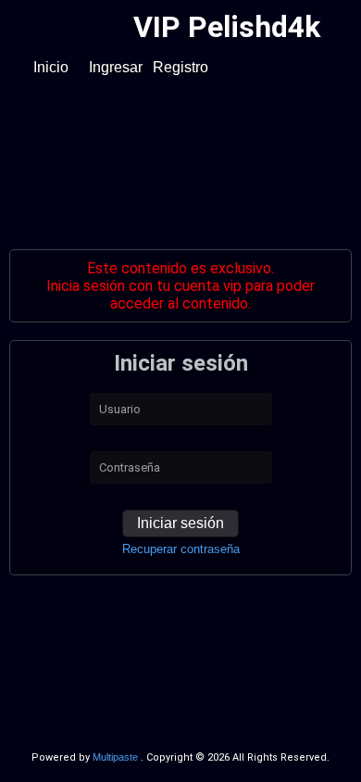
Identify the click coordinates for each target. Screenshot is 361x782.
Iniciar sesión (180, 523)
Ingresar (116, 67)
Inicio (50, 67)
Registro (180, 67)
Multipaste (117, 757)
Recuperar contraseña (181, 549)
